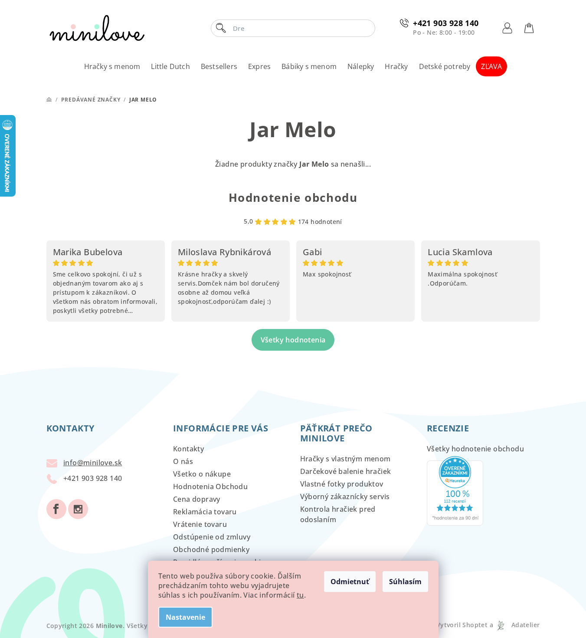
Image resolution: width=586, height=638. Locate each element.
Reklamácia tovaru (205, 511)
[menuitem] (112, 66)
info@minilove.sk (92, 462)
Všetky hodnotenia (293, 340)
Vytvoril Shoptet (462, 625)
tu (300, 595)
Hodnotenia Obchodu (210, 486)
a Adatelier (515, 625)
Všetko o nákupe (202, 474)
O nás (183, 461)
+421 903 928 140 (445, 23)
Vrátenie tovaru (200, 524)
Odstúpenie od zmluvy (211, 537)
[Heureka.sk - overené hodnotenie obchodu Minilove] (455, 490)
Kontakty (188, 449)
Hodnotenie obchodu (293, 197)
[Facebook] (56, 509)
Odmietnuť (350, 581)
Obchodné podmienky (211, 549)
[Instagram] (78, 509)
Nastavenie (185, 617)
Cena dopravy (196, 499)
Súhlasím (405, 581)
